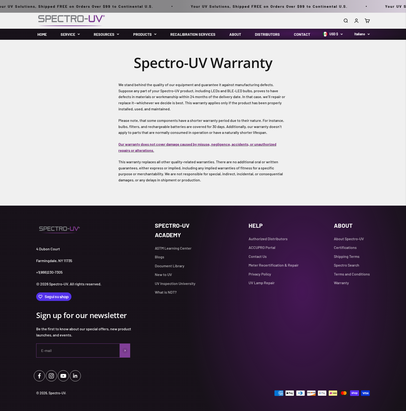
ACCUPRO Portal (262, 247)
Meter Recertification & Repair (274, 265)
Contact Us (258, 256)
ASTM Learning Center (173, 248)
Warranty (341, 282)
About (235, 34)
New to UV (163, 274)
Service (68, 34)
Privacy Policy (260, 274)
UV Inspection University (175, 283)
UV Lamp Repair (262, 282)
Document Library (169, 265)
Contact (302, 34)
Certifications (345, 247)
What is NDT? (166, 292)
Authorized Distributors (268, 238)
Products (142, 34)
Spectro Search (346, 265)
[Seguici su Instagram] (51, 376)
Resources (104, 34)
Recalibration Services (192, 34)
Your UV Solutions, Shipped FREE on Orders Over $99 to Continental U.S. (258, 6)
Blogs (159, 257)
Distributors (267, 34)
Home (42, 34)
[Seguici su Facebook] (39, 376)
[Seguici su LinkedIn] (75, 376)
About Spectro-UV (349, 238)
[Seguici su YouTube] (63, 376)
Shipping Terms (346, 256)
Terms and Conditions (352, 274)
